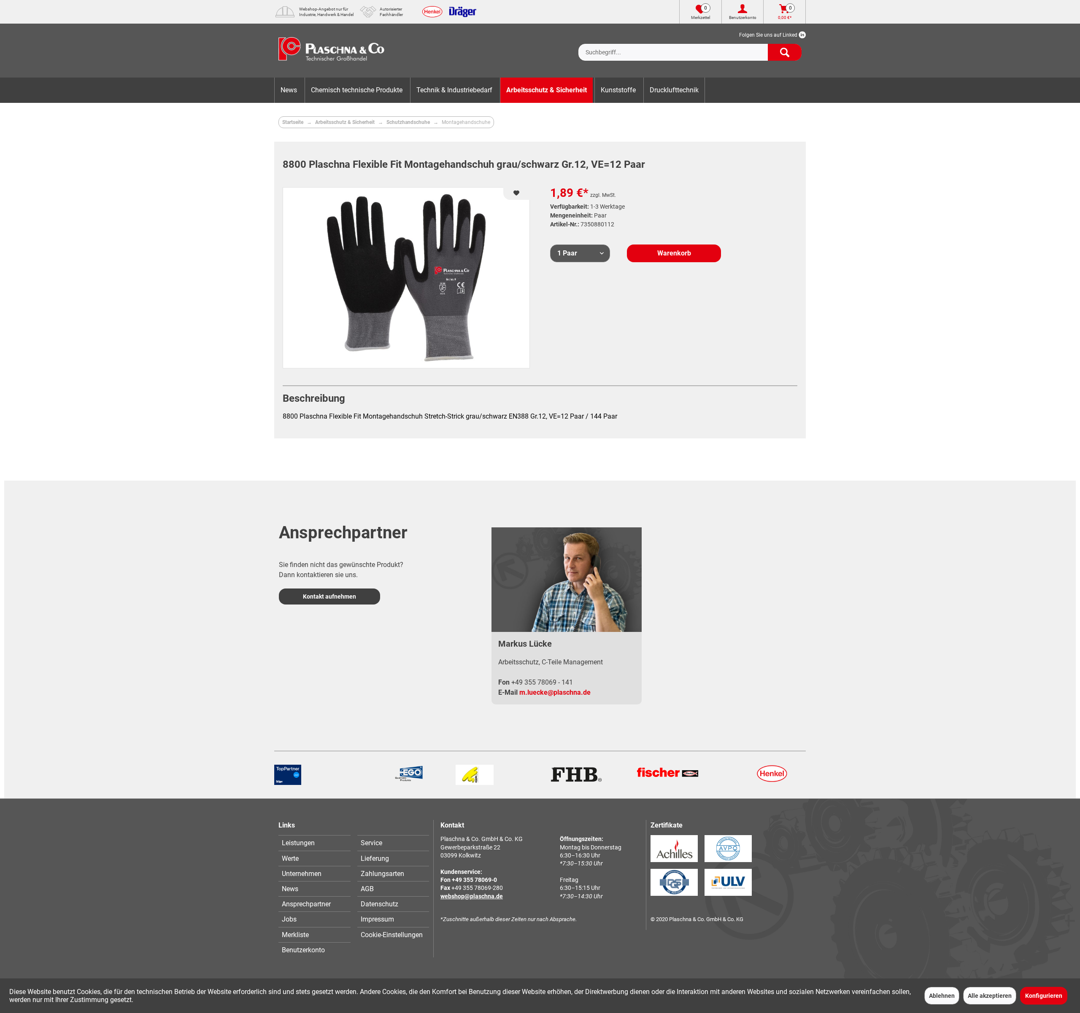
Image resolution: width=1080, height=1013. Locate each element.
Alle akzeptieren (990, 995)
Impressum (377, 919)
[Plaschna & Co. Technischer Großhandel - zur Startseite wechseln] (331, 50)
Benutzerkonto (303, 950)
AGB (367, 889)
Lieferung (375, 858)
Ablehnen (942, 995)
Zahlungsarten (382, 874)
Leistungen (298, 843)
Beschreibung (314, 398)
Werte (290, 858)
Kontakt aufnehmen (329, 596)
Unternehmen (301, 874)
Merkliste (295, 935)
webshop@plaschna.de (471, 896)
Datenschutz (379, 904)
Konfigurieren (1043, 995)
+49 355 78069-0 (474, 879)
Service (371, 843)
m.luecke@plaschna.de (555, 692)
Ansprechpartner (306, 904)
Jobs (289, 919)
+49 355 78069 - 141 (542, 682)
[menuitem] (690, 45)
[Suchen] (785, 52)
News (290, 889)
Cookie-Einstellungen (392, 935)
